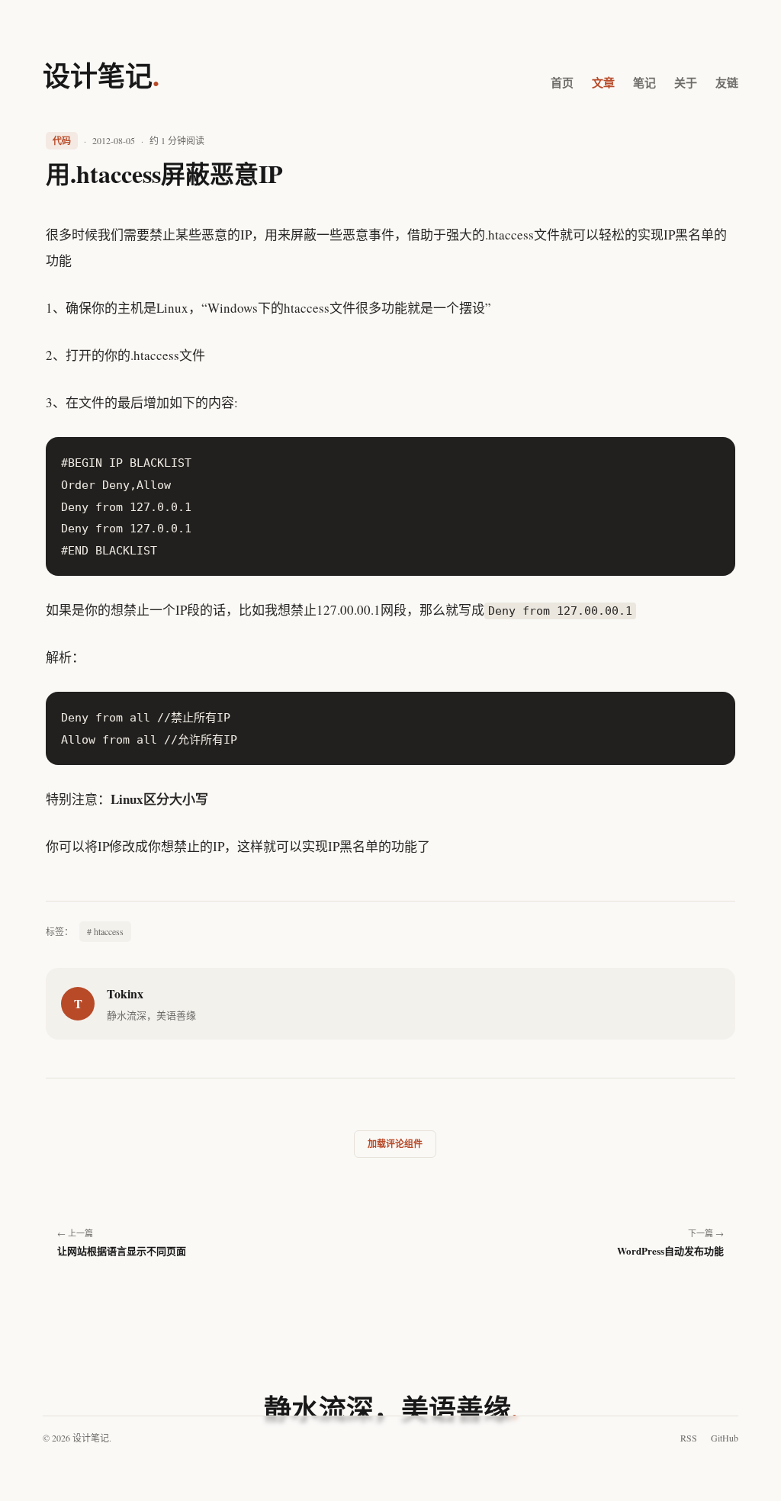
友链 (726, 82)
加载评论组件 (395, 1143)
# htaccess (105, 931)
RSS (688, 1438)
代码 (62, 140)
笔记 (644, 82)
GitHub (724, 1438)
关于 (685, 82)
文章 (603, 82)
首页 (562, 82)
